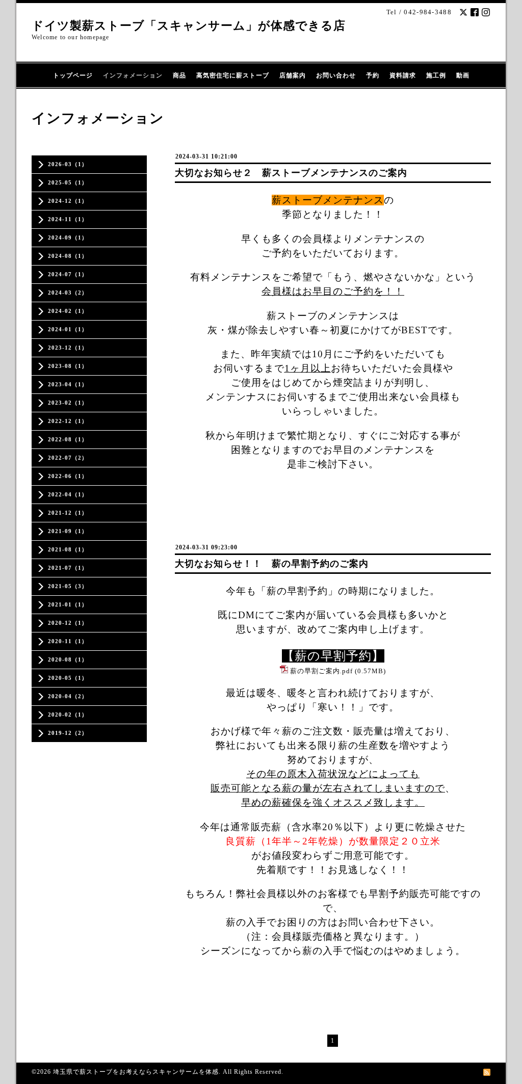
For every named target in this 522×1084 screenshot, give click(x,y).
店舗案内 (292, 75)
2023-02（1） (68, 403)
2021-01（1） (68, 604)
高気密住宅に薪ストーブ (232, 75)
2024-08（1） (68, 256)
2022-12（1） (68, 421)
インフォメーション (133, 75)
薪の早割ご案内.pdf (321, 671)
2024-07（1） (68, 274)
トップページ (73, 75)
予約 (372, 75)
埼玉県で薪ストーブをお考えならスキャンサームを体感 (136, 1071)
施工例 (436, 75)
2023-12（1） (68, 348)
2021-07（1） (68, 568)
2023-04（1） (68, 384)
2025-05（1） (68, 182)
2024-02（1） (68, 311)
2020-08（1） (68, 659)
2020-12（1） (68, 623)
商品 (179, 75)
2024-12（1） (68, 201)
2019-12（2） (68, 733)
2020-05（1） (68, 678)
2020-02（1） (68, 714)
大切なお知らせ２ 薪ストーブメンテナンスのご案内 (291, 173)
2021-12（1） (68, 513)
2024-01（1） (68, 329)
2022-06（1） (68, 476)
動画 (462, 75)
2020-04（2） (68, 696)
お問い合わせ (336, 75)
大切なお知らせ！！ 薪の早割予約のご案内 (272, 564)
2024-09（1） (68, 237)
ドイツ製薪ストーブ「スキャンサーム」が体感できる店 (189, 25)
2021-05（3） (68, 586)
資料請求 (402, 75)
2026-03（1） (68, 164)
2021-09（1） (68, 531)
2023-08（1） (68, 366)
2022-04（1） (68, 494)
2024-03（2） (68, 292)
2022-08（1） (68, 439)
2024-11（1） (68, 219)
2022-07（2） (68, 458)
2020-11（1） (68, 641)
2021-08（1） (68, 549)
